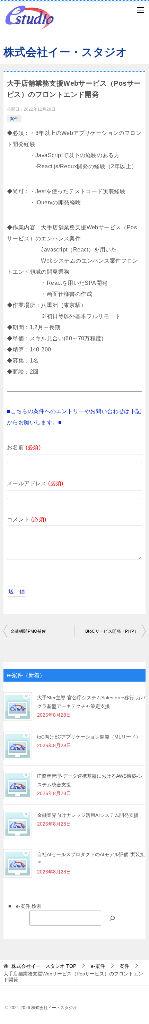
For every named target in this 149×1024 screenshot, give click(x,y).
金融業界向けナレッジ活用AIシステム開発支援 (88, 815)
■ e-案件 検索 (22, 906)
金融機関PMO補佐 (28, 631)
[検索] (112, 918)
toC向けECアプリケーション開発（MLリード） (89, 737)
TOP (43, 966)
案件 (14, 118)
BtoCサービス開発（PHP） (112, 631)
